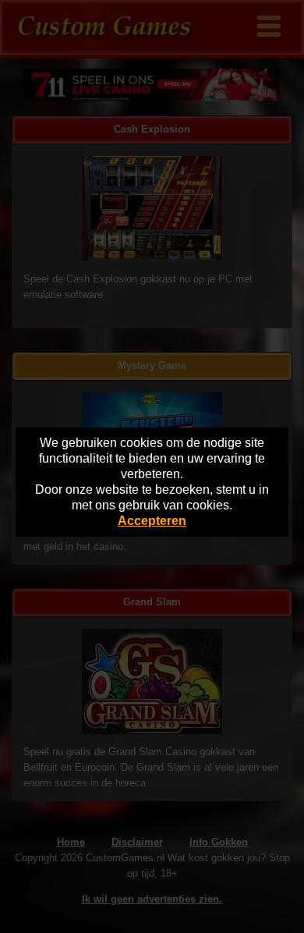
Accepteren (152, 520)
